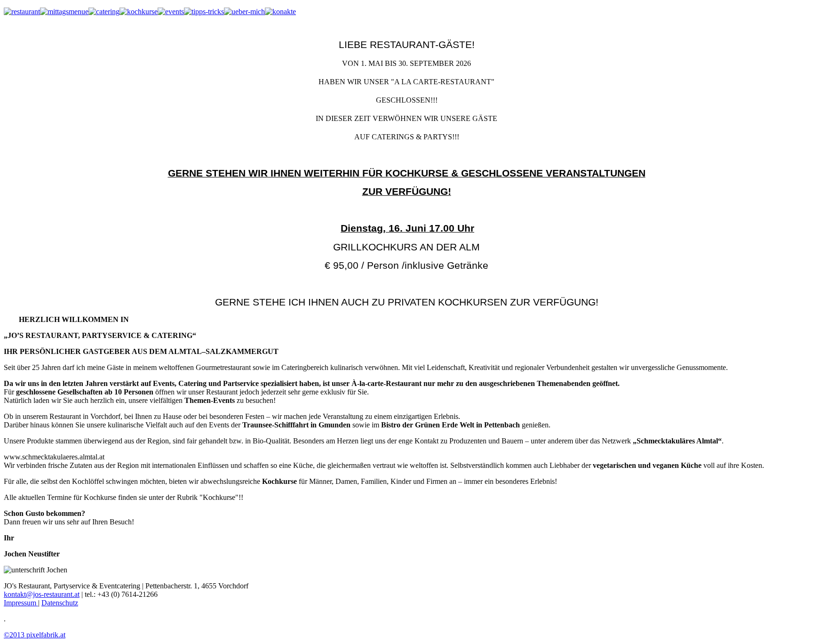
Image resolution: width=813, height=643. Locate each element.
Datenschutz (59, 603)
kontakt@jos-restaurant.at (42, 594)
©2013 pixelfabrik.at (34, 635)
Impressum (21, 603)
